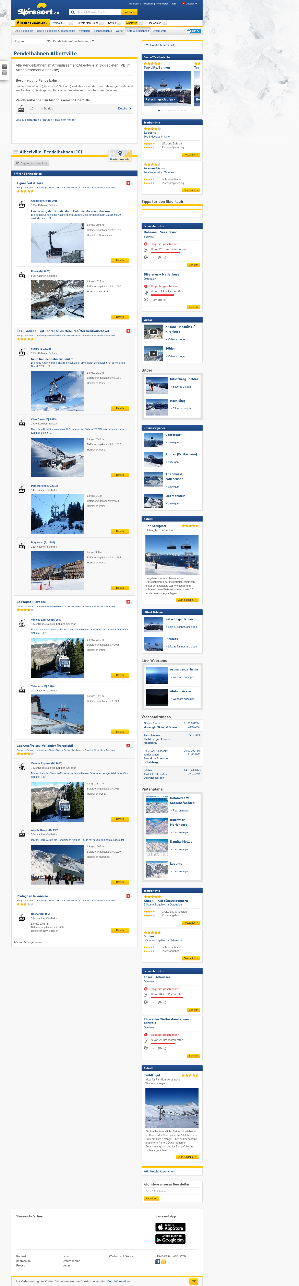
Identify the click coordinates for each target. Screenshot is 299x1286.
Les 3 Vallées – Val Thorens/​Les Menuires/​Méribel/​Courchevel (63, 331)
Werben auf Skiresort (122, 1256)
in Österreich (168, 172)
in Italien (166, 136)
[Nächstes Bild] (197, 88)
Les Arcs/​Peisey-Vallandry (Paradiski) (45, 746)
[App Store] (170, 1232)
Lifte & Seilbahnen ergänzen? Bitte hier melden (46, 119)
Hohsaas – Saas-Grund (161, 232)
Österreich (150, 278)
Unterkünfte (159, 30)
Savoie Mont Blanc (73, 187)
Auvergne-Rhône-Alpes (50, 187)
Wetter (119, 30)
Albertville (98, 187)
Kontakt (21, 1256)
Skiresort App (165, 1216)
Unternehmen (71, 1260)
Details (120, 260)
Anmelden (151, 1198)
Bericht (193, 265)
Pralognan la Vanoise (32, 896)
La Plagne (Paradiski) (32, 602)
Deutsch (190, 3)
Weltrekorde (162, 3)
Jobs (174, 3)
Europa (20, 187)
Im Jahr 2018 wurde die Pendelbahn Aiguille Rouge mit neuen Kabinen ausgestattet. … (79, 840)
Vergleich (84, 30)
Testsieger (134, 3)
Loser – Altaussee (157, 977)
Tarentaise (111, 187)
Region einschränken (33, 163)
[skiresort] (38, 9)
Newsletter (148, 3)
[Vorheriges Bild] (147, 88)
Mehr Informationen (119, 1281)
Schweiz (149, 236)
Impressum (23, 1260)
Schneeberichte (103, 30)
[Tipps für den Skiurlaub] (193, 31)
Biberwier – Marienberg (161, 274)
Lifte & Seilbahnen (138, 30)
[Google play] (170, 1243)
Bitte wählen (154, 23)
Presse (20, 1265)
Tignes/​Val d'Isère (30, 183)
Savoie (88, 187)
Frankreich (31, 187)
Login (66, 1265)
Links (66, 1256)
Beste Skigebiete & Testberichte (56, 30)
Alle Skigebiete (24, 30)
